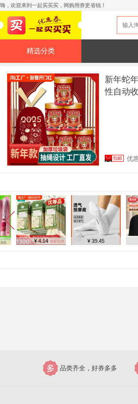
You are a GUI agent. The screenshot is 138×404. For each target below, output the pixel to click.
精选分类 (41, 51)
